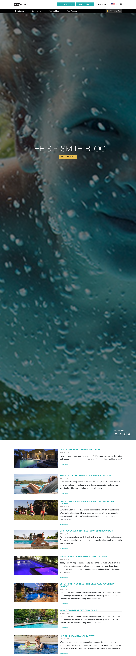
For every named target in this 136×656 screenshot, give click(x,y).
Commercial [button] (37, 11)
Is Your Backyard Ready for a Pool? (78, 610)
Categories (67, 157)
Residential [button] (20, 11)
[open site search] (121, 4)
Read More (64, 464)
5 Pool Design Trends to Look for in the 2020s (83, 557)
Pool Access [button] (72, 11)
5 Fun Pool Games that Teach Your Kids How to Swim (86, 531)
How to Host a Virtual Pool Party (77, 636)
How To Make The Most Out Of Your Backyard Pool (86, 475)
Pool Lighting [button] (54, 11)
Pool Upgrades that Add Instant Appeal (80, 450)
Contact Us (102, 4)
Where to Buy (115, 11)
